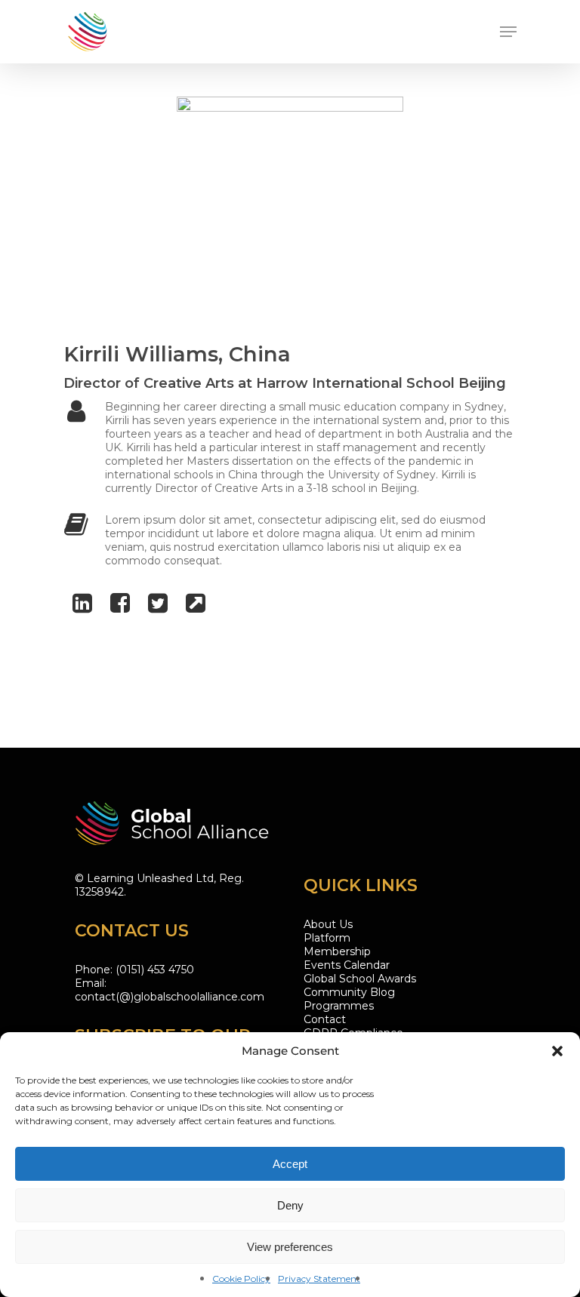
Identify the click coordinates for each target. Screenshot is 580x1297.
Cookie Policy (241, 1278)
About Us (328, 924)
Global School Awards (360, 978)
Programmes (339, 1006)
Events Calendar (347, 965)
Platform (327, 938)
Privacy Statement (319, 1278)
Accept (290, 1163)
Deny (290, 1205)
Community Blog (349, 992)
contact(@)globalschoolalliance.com (169, 996)
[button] (557, 1051)
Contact (325, 1019)
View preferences (290, 1246)
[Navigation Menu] (508, 31)
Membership (337, 951)
